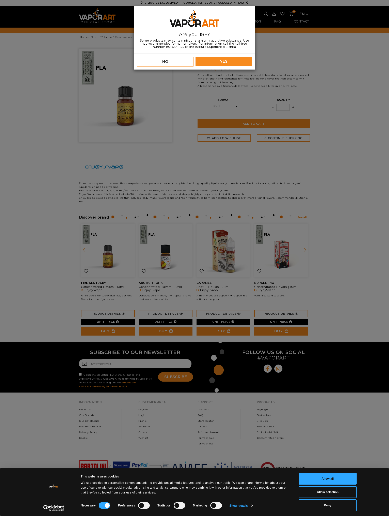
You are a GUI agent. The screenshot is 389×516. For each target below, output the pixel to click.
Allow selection (328, 492)
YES (224, 61)
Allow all (328, 478)
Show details (238, 505)
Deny (327, 505)
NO (165, 61)
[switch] (144, 505)
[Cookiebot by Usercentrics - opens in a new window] (54, 508)
